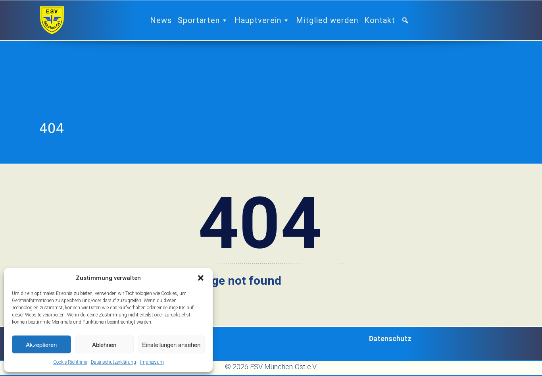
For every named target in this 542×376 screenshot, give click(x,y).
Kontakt (379, 20)
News (161, 20)
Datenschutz (390, 338)
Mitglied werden (327, 20)
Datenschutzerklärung (113, 362)
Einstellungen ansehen (171, 344)
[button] (201, 278)
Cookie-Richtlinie (70, 362)
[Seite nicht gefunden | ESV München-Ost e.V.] (52, 20)
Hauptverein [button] (257, 20)
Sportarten (199, 20)
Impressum (152, 362)
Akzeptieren (41, 344)
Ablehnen (104, 344)
